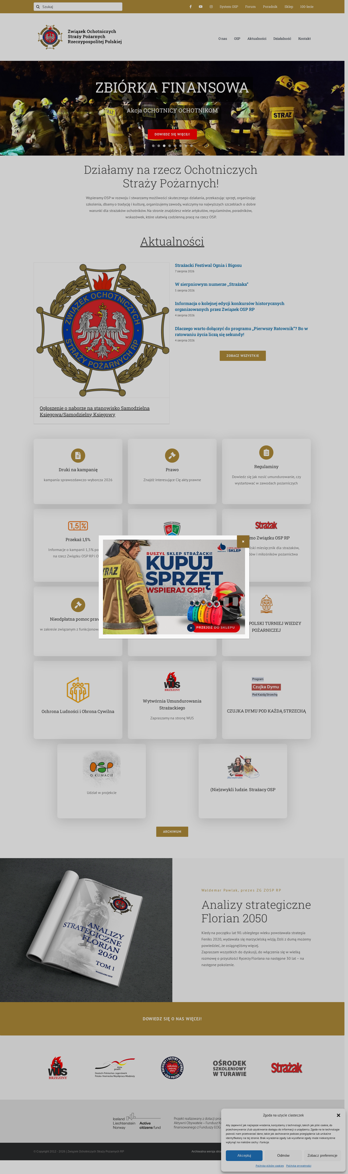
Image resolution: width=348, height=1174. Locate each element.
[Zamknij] (243, 541)
